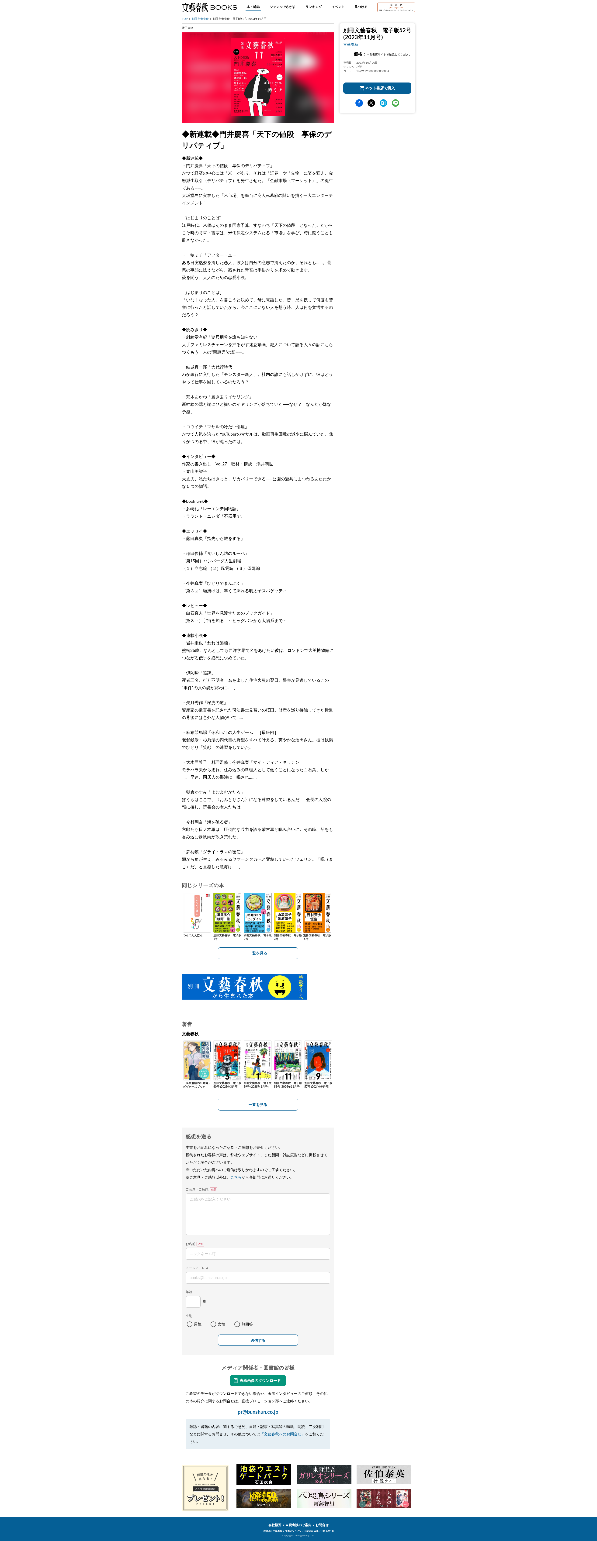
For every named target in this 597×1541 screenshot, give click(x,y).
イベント (338, 7)
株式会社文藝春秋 (273, 1531)
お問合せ (322, 1525)
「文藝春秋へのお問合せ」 (282, 1434)
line (395, 103)
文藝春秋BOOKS (209, 7)
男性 (197, 1324)
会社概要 (274, 1525)
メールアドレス (197, 1268)
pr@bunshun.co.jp (258, 1412)
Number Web (312, 1531)
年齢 (189, 1292)
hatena (383, 103)
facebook (359, 103)
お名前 (190, 1244)
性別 (189, 1316)
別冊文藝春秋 (200, 18)
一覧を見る (258, 953)
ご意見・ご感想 (197, 1189)
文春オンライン (293, 1531)
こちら (236, 1177)
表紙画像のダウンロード (260, 1381)
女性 (221, 1324)
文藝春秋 (350, 45)
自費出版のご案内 (298, 1525)
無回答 (247, 1324)
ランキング (313, 7)
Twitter (371, 103)
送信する (257, 1340)
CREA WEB (328, 1531)
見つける (361, 7)
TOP (184, 18)
